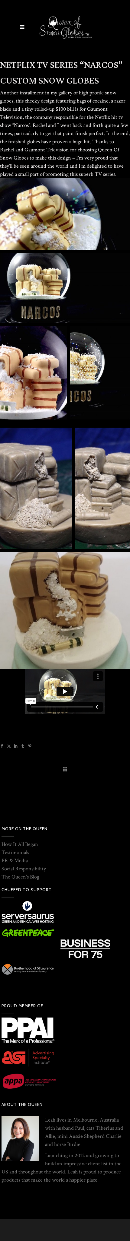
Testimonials (15, 852)
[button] (65, 214)
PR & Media (15, 860)
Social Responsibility (24, 868)
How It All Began (20, 844)
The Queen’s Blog (20, 876)
